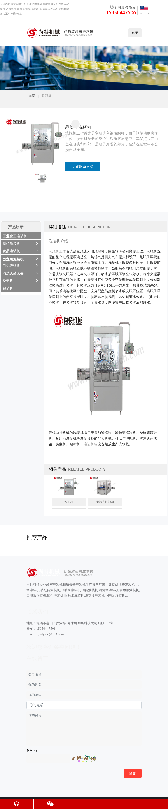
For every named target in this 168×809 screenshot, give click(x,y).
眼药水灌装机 (74, 595)
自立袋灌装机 (13, 259)
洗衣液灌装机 (95, 595)
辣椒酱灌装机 (76, 584)
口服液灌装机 (36, 595)
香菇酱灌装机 (50, 590)
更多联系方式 (82, 166)
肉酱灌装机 (90, 590)
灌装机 (89, 444)
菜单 (135, 32)
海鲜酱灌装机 (109, 590)
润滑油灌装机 (115, 595)
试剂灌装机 (55, 595)
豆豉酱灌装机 (71, 590)
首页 (32, 96)
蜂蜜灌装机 (54, 584)
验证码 (31, 750)
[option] (45, 178)
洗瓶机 (54, 251)
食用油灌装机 (129, 590)
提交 (132, 773)
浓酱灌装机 (126, 584)
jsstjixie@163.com (51, 634)
